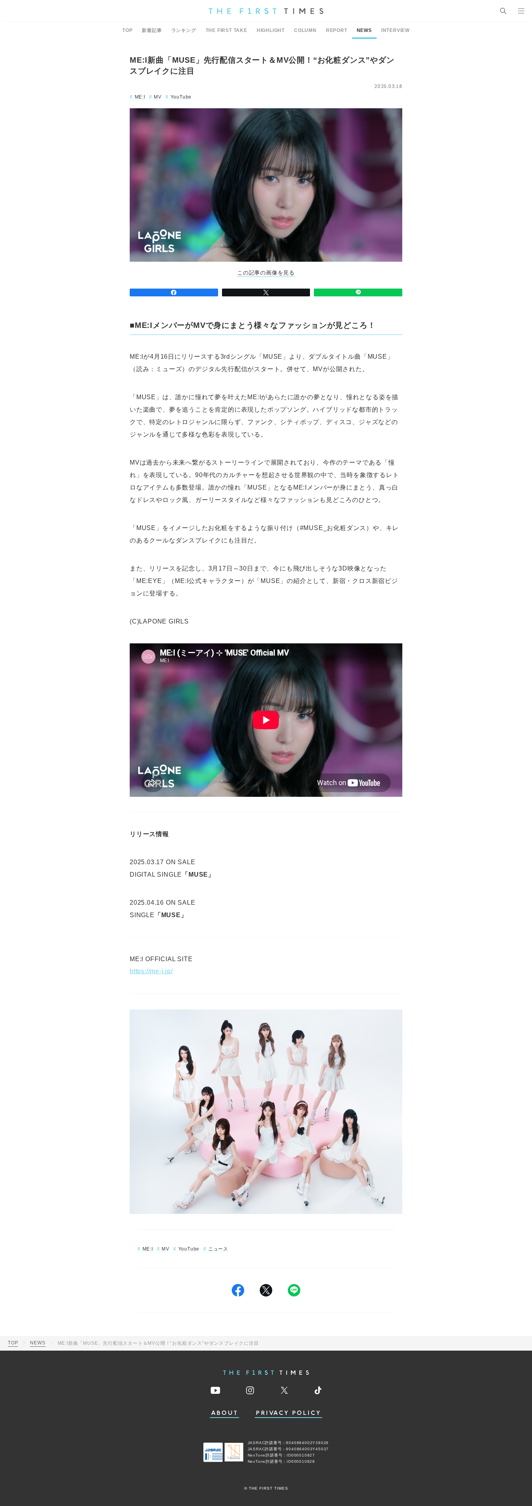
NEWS (364, 30)
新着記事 (152, 30)
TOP (127, 30)
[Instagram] (250, 1390)
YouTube (181, 97)
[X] (266, 292)
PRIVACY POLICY (288, 1413)
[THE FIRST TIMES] (266, 11)
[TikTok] (318, 1390)
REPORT (336, 30)
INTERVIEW (395, 30)
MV (158, 97)
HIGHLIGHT (271, 30)
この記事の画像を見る (266, 273)
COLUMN (305, 30)
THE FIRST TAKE (226, 30)
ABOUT (224, 1413)
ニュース (218, 1249)
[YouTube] (215, 1390)
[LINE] (358, 292)
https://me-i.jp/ (151, 971)
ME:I (140, 97)
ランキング (183, 30)
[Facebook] (174, 292)
